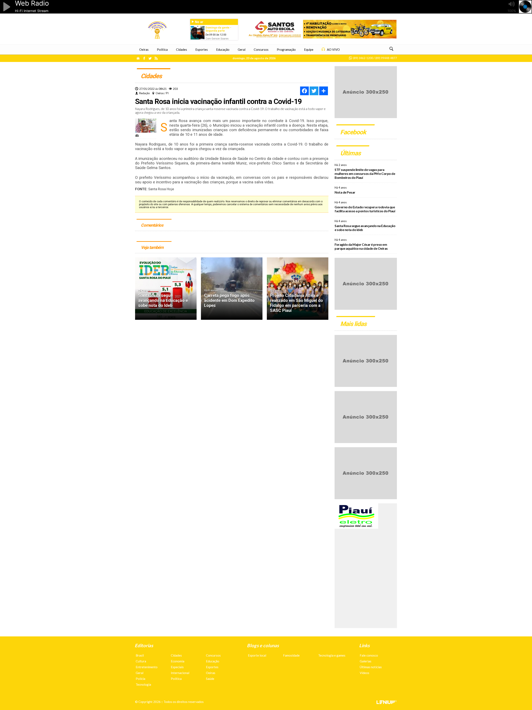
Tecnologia (143, 684)
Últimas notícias (371, 667)
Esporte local (257, 655)
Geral (139, 673)
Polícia (140, 678)
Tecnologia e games (331, 655)
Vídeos (364, 673)
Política (176, 678)
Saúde (210, 678)
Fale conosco (369, 655)
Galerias (365, 661)
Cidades (176, 655)
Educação (212, 661)
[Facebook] (304, 90)
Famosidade (291, 655)
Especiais (177, 667)
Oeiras (210, 673)
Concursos (213, 655)
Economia (177, 661)
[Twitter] (314, 90)
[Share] (323, 90)
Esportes (212, 667)
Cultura (141, 661)
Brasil (140, 655)
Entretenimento (147, 667)
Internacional (180, 673)
